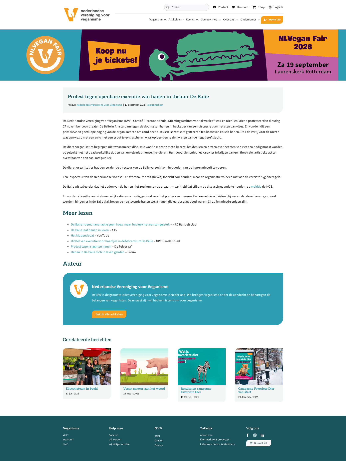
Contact (159, 440)
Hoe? (65, 444)
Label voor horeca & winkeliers (217, 444)
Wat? (65, 435)
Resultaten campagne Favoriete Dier (196, 390)
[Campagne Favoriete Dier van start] (259, 350)
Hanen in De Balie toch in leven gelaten (97, 252)
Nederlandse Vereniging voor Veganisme (99, 105)
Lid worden (115, 439)
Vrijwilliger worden (119, 444)
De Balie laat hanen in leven (90, 230)
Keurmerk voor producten (214, 439)
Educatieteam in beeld (82, 388)
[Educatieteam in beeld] (87, 350)
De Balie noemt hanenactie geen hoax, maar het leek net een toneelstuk (120, 224)
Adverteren (206, 435)
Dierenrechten (155, 105)
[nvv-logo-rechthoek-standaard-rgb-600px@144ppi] (87, 5)
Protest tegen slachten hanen (91, 246)
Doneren (113, 435)
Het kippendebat (82, 235)
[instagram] (254, 435)
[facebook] (247, 435)
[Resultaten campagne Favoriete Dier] (202, 350)
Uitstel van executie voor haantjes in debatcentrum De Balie (112, 241)
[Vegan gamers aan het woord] (144, 350)
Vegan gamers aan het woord (144, 388)
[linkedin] (262, 435)
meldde (256, 186)
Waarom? (68, 439)
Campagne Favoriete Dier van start (256, 390)
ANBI (157, 436)
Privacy (159, 445)
